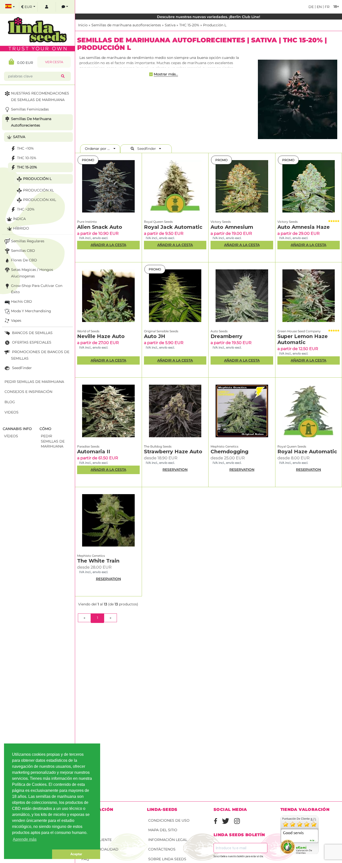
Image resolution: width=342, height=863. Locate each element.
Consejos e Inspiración (28, 391)
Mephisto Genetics (224, 446)
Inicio (83, 25)
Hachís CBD (21, 301)
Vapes (16, 320)
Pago (86, 830)
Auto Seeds (219, 331)
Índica (19, 219)
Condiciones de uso (169, 820)
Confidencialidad (99, 849)
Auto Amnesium (232, 227)
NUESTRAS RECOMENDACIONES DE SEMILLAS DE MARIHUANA (40, 96)
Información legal (167, 839)
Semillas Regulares (27, 241)
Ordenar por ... (99, 149)
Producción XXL (39, 199)
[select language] (10, 7)
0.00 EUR (23, 62)
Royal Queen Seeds (158, 222)
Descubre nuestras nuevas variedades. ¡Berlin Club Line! (208, 17)
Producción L (214, 25)
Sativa (170, 25)
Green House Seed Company (299, 331)
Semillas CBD (23, 250)
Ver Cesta (54, 62)
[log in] (47, 7)
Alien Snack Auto (99, 227)
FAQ (85, 859)
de (311, 7)
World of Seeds (88, 331)
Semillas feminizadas (30, 109)
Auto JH (154, 336)
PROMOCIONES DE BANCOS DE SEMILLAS (40, 355)
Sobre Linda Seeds (167, 859)
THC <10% (25, 148)
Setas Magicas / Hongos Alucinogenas (32, 272)
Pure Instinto (87, 222)
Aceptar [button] (76, 854)
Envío (87, 820)
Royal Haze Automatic (307, 452)
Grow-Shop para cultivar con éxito (36, 288)
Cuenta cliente (96, 839)
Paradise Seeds (88, 446)
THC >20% (26, 209)
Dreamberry (226, 336)
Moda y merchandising (31, 311)
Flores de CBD (24, 260)
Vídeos (11, 436)
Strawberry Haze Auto (173, 452)
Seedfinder (146, 149)
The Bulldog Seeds (158, 446)
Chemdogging (229, 452)
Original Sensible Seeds (161, 331)
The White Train (98, 561)
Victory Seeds (221, 222)
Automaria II (93, 452)
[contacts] (65, 7)
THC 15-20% (189, 25)
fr (326, 7)
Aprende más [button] (25, 839)
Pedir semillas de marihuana (34, 381)
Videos (12, 412)
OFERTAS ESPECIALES (31, 342)
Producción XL (38, 190)
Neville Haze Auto (101, 336)
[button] (28, 854)
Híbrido (21, 228)
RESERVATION (175, 469)
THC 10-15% (26, 158)
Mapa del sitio (162, 830)
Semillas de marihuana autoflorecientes (126, 25)
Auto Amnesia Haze (303, 227)
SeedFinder (21, 368)
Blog (10, 402)
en (319, 7)
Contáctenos (162, 849)
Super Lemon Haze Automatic (302, 339)
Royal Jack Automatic (173, 227)
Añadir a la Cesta (108, 245)
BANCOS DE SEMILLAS (32, 333)
